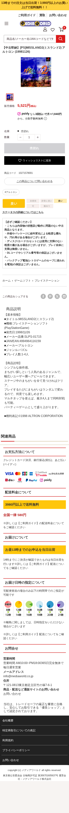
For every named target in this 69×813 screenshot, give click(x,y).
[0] (61, 29)
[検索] (60, 39)
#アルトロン (11, 192)
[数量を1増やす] (37, 137)
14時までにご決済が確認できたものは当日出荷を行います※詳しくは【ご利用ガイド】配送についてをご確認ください (33, 563)
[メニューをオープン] (6, 23)
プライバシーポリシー (16, 750)
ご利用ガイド (27, 15)
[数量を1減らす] (20, 137)
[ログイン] (45, 29)
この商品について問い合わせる (35, 181)
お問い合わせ (58, 15)
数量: (7, 137)
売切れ (34, 148)
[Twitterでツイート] (57, 296)
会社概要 (7, 720)
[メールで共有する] (64, 296)
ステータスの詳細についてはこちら (23, 212)
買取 (42, 15)
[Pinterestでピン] (50, 296)
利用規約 (7, 740)
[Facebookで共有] (43, 296)
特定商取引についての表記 (19, 730)
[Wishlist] (52, 29)
